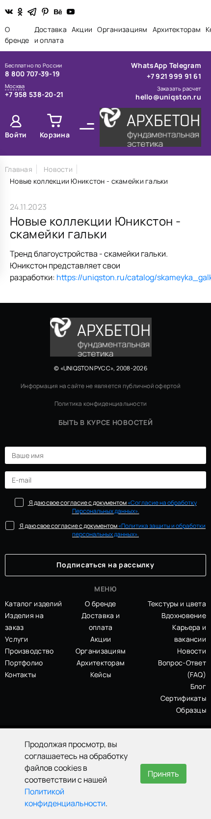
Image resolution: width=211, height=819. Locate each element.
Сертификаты (183, 698)
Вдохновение (183, 615)
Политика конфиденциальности (100, 403)
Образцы (191, 710)
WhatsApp (150, 65)
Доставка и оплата (50, 35)
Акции (82, 29)
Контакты (20, 674)
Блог (198, 686)
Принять (163, 773)
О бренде (17, 35)
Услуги (16, 639)
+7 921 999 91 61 (174, 76)
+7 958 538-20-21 (34, 94)
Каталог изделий (33, 603)
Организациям (122, 29)
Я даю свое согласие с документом (112, 506)
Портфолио (24, 662)
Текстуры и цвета (177, 603)
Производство (29, 650)
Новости (191, 650)
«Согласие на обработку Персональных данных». (134, 506)
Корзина (55, 134)
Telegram (185, 65)
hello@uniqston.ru (168, 96)
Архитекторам (177, 29)
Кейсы (100, 674)
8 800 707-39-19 (32, 73)
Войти (15, 134)
